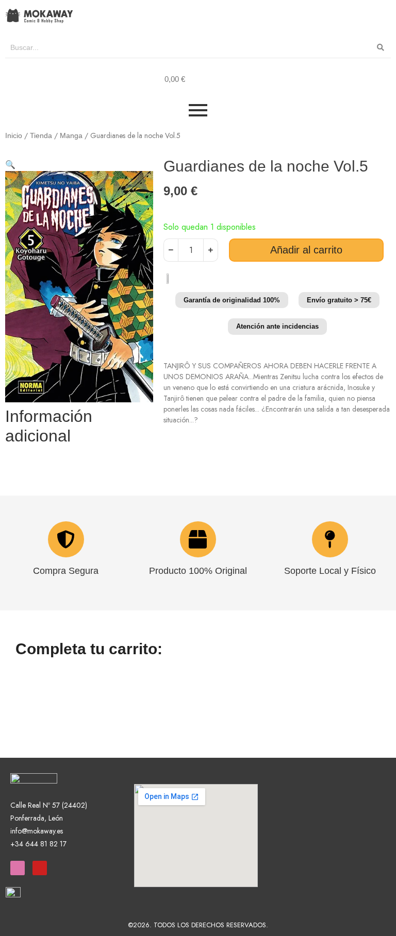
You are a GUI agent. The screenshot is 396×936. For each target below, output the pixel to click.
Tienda (41, 135)
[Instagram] (17, 868)
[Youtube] (39, 868)
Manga (71, 135)
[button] (10, 164)
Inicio (13, 135)
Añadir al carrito (306, 250)
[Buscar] (380, 47)
